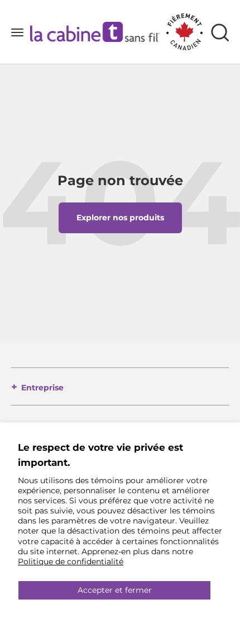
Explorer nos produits (120, 218)
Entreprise (42, 388)
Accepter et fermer (115, 590)
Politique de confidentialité (70, 561)
